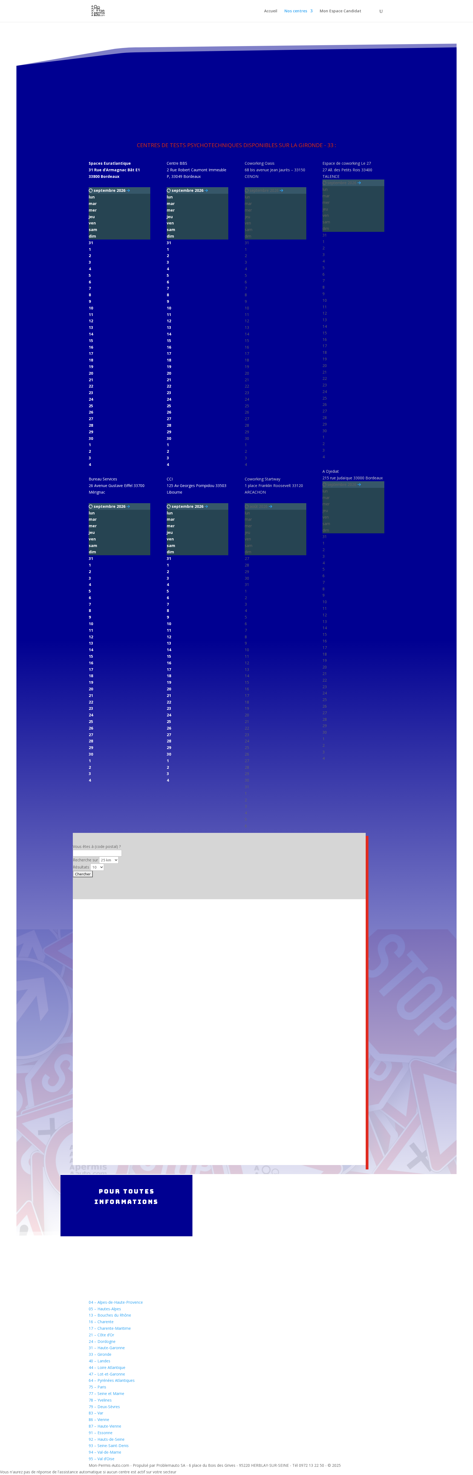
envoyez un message (335, 1270)
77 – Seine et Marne (106, 1393)
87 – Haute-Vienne (105, 1426)
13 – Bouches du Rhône (110, 1315)
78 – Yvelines (100, 1400)
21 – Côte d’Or (101, 1334)
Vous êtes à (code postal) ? (97, 846)
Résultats (81, 867)
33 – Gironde (100, 1354)
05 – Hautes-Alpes (105, 1308)
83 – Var (96, 1413)
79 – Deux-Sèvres (104, 1406)
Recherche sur (85, 859)
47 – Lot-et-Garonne (107, 1374)
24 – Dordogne (102, 1341)
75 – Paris (97, 1386)
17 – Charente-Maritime (110, 1328)
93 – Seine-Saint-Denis (109, 1445)
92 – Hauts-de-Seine (107, 1439)
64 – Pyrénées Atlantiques (112, 1380)
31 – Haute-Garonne (107, 1347)
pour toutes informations (126, 1197)
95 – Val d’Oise (101, 1458)
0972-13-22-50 (328, 1190)
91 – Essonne (101, 1432)
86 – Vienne (99, 1419)
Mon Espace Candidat (340, 11)
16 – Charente (101, 1321)
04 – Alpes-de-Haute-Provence (116, 1302)
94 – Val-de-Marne (105, 1452)
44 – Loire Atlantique (107, 1367)
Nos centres (295, 11)
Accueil (270, 11)
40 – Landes (99, 1360)
